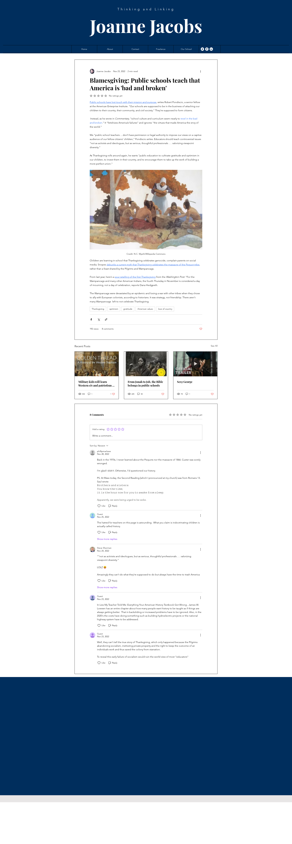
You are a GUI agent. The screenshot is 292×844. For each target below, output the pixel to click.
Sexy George (184, 382)
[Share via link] (106, 319)
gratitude (127, 309)
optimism (113, 309)
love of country (165, 309)
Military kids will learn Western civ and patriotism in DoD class (96, 383)
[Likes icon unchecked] (99, 506)
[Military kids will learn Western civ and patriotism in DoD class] (97, 364)
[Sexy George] (195, 364)
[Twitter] (202, 49)
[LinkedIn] (211, 49)
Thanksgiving (98, 309)
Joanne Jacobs (146, 25)
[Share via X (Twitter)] (98, 319)
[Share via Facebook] (91, 319)
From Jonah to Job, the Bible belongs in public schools (145, 383)
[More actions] (200, 71)
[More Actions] (200, 452)
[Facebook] (207, 49)
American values (145, 309)
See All (214, 345)
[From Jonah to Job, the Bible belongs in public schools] (146, 364)
